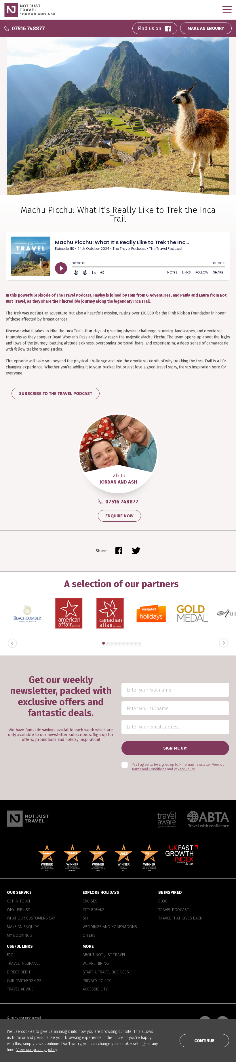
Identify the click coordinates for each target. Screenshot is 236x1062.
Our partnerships (24, 981)
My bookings (19, 936)
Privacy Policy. (184, 769)
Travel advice (20, 990)
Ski (85, 919)
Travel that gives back (180, 919)
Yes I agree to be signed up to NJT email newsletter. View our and (179, 767)
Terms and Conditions (149, 769)
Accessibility (95, 990)
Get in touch (19, 901)
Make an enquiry (23, 927)
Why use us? (18, 910)
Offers (89, 936)
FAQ (10, 955)
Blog (163, 901)
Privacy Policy (97, 981)
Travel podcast (173, 910)
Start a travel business (106, 972)
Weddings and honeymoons (110, 927)
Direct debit (19, 972)
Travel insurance (24, 964)
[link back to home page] (28, 818)
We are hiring (96, 964)
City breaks (93, 910)
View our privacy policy (36, 1049)
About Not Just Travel (104, 955)
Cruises (90, 901)
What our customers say (31, 919)
